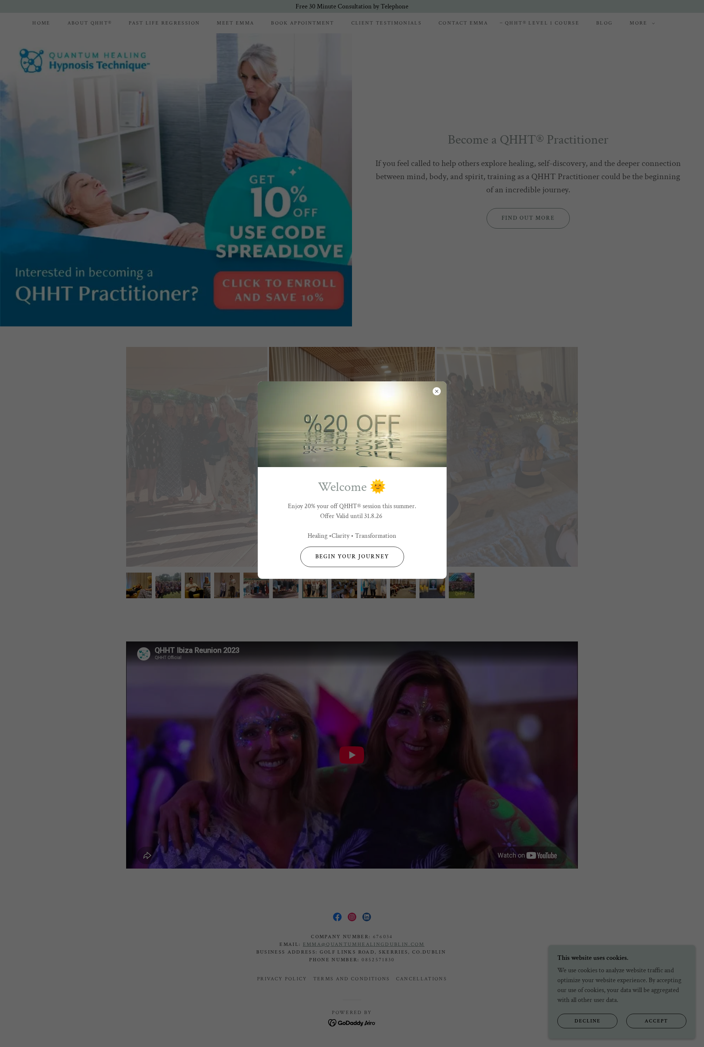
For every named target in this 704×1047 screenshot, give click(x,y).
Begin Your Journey (352, 557)
